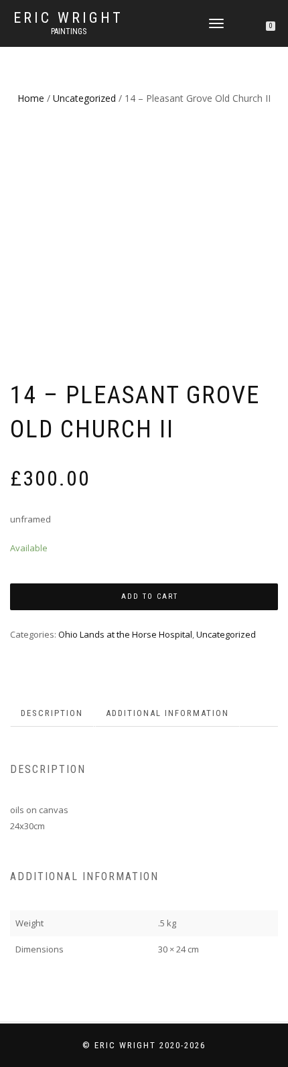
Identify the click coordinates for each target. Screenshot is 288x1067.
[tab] (52, 713)
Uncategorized (84, 98)
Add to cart (149, 596)
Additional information (167, 713)
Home (30, 98)
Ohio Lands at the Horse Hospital (125, 634)
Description (52, 713)
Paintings (68, 31)
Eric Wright (68, 18)
